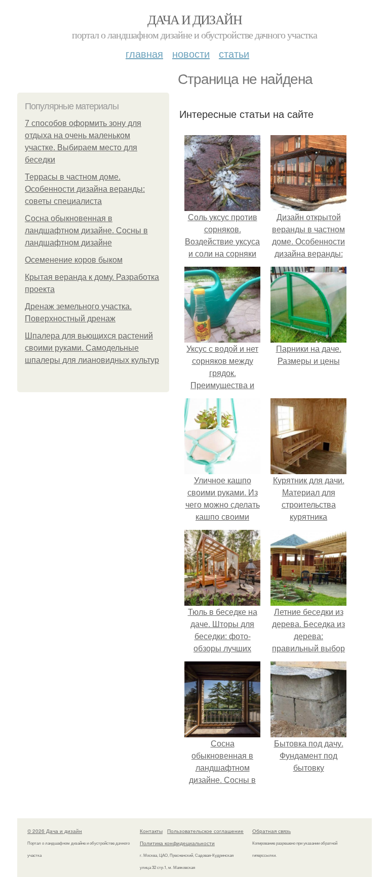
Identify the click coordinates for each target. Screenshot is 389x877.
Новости (191, 53)
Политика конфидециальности (177, 843)
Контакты (151, 830)
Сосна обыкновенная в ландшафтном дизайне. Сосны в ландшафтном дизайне (86, 230)
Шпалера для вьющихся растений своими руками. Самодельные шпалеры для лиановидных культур (92, 347)
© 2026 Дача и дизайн (54, 830)
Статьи (234, 53)
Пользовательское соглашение (205, 830)
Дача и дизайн (194, 19)
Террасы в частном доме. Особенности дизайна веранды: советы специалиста (85, 189)
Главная (144, 53)
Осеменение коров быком (74, 260)
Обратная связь (271, 830)
